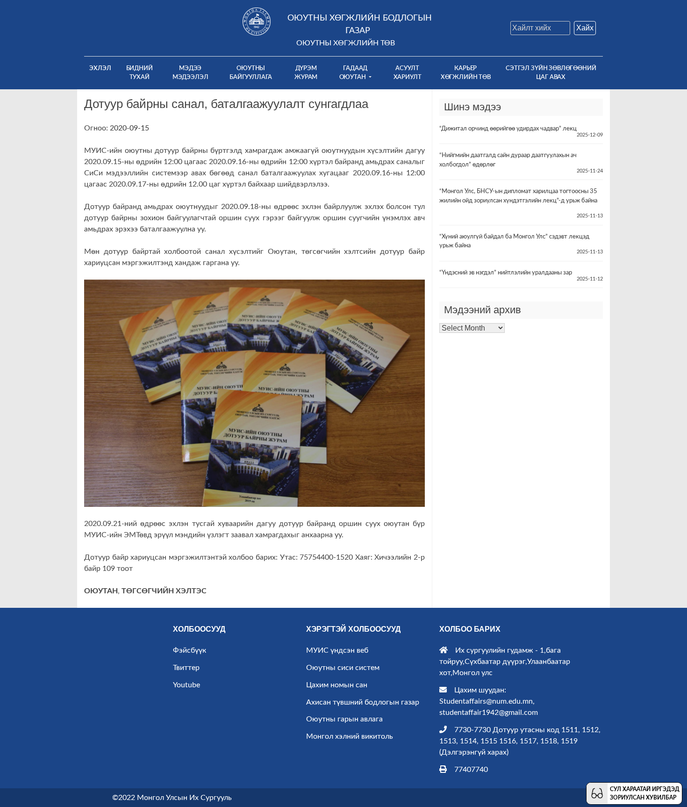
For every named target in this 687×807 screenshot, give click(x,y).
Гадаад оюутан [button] (353, 72)
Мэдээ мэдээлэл (190, 72)
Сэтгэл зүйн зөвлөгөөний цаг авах (551, 72)
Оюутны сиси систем (342, 667)
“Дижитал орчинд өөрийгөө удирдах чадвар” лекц (508, 129)
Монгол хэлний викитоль (349, 736)
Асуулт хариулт (408, 72)
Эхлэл (102, 68)
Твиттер (186, 667)
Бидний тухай (139, 72)
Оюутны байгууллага (250, 72)
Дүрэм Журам (305, 72)
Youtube (186, 685)
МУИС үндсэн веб (337, 650)
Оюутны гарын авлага (344, 719)
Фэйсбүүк (189, 650)
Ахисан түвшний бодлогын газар (362, 702)
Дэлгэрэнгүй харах (474, 752)
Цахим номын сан (336, 685)
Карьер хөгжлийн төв (466, 72)
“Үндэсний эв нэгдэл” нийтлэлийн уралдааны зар (505, 273)
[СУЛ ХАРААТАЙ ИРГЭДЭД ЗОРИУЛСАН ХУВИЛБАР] (597, 793)
